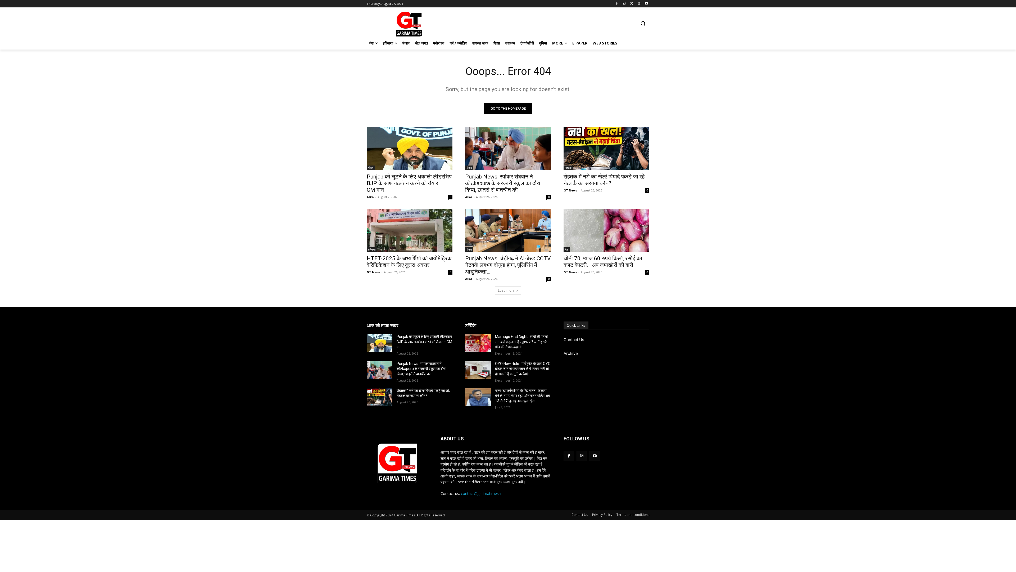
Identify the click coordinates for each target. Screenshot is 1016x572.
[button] (643, 23)
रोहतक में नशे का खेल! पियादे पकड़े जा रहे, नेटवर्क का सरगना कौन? (605, 179)
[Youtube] (646, 4)
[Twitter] (632, 4)
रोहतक (568, 167)
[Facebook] (617, 4)
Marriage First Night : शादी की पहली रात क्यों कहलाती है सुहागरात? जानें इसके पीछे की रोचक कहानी (521, 341)
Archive (571, 353)
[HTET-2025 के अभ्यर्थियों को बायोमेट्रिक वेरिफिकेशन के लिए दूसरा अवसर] (409, 230)
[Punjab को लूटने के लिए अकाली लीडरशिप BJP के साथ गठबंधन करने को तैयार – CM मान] (409, 148)
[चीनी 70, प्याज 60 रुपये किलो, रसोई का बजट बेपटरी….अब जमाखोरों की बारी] (606, 230)
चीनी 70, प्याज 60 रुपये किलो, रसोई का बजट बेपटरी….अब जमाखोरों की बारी (603, 261)
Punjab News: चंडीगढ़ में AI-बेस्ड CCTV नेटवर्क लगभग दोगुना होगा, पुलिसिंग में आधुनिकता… (508, 265)
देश (566, 249)
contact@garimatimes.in (481, 493)
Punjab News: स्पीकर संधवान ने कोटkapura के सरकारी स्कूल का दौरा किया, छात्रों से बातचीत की (502, 183)
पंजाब (370, 167)
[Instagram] (624, 4)
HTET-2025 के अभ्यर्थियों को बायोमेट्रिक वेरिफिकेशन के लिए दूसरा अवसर (409, 261)
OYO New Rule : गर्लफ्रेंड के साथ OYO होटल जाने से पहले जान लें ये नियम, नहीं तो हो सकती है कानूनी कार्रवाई (523, 368)
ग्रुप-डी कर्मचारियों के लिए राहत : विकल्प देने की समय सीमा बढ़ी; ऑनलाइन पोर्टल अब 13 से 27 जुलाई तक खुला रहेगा (522, 395)
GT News (570, 190)
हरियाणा (371, 249)
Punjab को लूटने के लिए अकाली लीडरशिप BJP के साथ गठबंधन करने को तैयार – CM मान (409, 183)
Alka (370, 197)
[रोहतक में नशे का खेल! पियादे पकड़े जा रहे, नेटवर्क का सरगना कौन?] (606, 148)
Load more (506, 290)
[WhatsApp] (639, 4)
